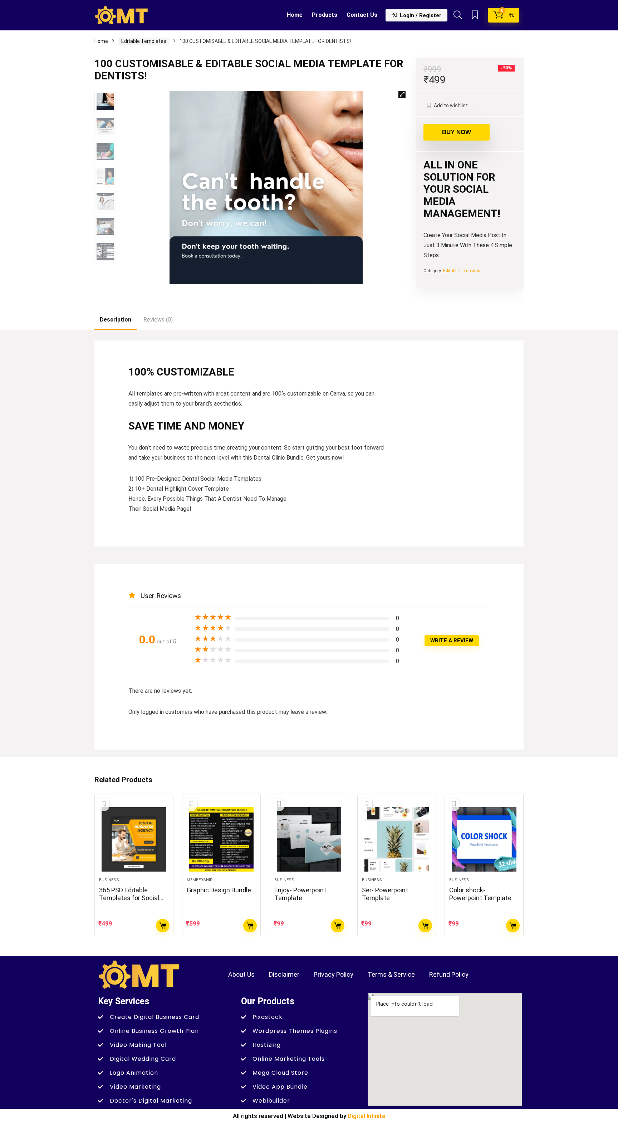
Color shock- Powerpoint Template (480, 894)
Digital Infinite (367, 1115)
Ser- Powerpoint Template (385, 894)
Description (115, 319)
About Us (241, 974)
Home (295, 14)
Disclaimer (284, 974)
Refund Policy (449, 974)
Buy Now (456, 132)
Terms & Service (391, 974)
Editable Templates (143, 41)
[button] (402, 94)
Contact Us (362, 14)
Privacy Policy (333, 974)
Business (109, 880)
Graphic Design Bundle (219, 890)
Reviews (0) (158, 319)
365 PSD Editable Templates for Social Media (129, 897)
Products (324, 14)
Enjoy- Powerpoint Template (300, 894)
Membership (200, 880)
